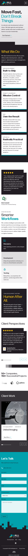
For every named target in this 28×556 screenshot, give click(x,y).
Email (2, 485)
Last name (3, 479)
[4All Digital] (6, 3)
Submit (4, 516)
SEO (16, 539)
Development (10, 539)
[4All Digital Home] (14, 536)
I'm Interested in (5, 492)
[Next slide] (25, 359)
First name (3, 472)
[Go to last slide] (21, 359)
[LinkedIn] (15, 543)
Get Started (6, 35)
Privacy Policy (22, 548)
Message (3, 499)
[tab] (2, 444)
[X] (12, 543)
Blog (20, 539)
